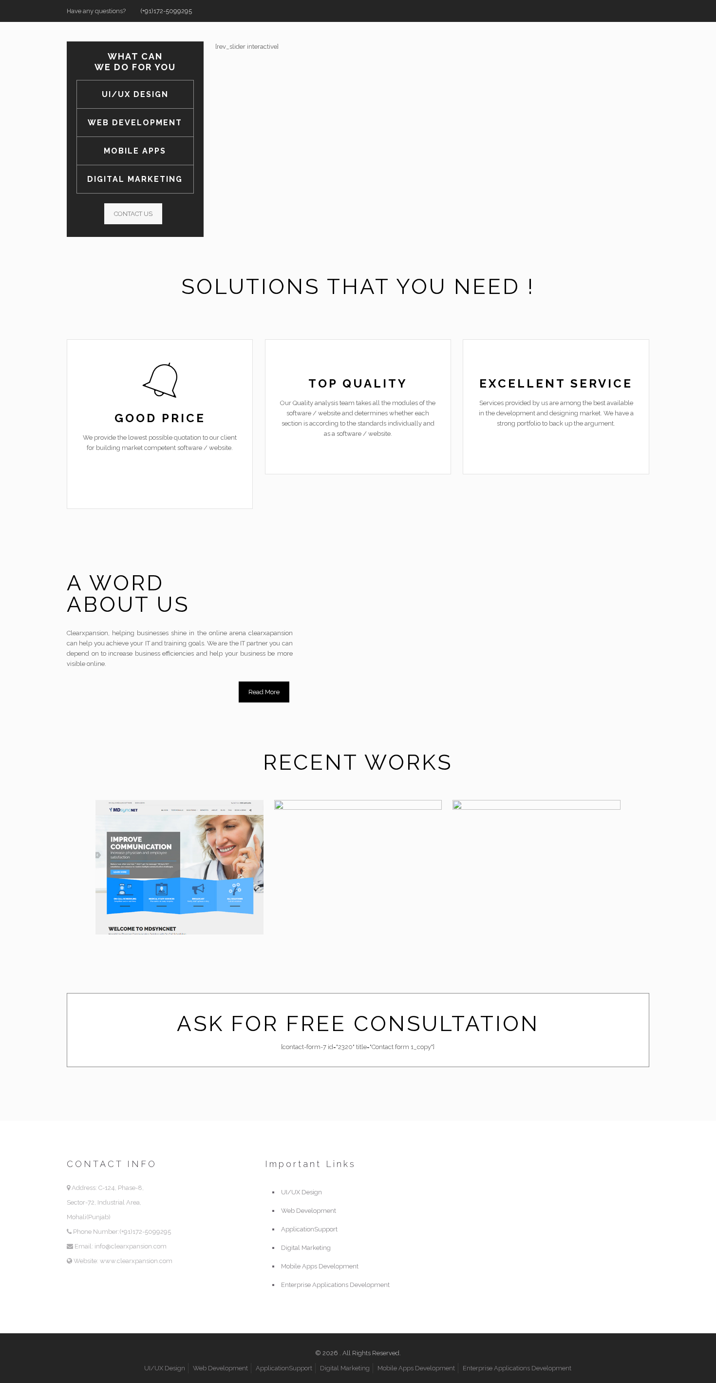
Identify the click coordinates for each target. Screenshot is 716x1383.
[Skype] (605, 10)
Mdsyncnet (154, 824)
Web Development (135, 122)
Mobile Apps (135, 151)
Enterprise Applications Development (335, 1284)
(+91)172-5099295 (166, 11)
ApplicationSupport (309, 1229)
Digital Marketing (135, 179)
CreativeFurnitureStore (377, 824)
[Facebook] (618, 10)
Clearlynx (505, 824)
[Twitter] (631, 10)
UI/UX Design (135, 94)
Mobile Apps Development (319, 1266)
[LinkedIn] (644, 10)
